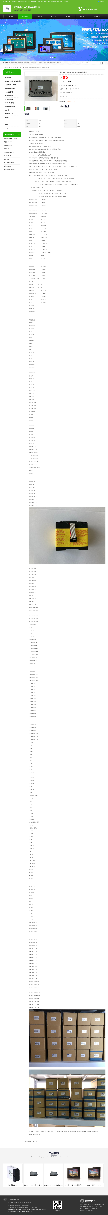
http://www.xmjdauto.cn (31, 1141)
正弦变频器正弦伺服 (11, 84)
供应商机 (25, 16)
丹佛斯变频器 (9, 99)
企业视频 (39, 16)
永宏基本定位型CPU (9, 169)
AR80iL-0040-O (8, 145)
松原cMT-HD (7, 159)
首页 (10, 67)
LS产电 (7, 110)
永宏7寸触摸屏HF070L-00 (53, 1185)
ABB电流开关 (9, 92)
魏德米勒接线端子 (10, 88)
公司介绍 (54, 16)
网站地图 (34, 1207)
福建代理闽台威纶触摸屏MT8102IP (74, 1185)
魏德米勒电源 (9, 95)
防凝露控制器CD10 (9, 152)
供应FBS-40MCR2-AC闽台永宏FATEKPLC (15, 1185)
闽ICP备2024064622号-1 (25, 1202)
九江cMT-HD (7, 166)
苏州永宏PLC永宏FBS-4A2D (11, 138)
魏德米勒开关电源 (10, 106)
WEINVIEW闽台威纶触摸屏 (13, 81)
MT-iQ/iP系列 (7, 149)
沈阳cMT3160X (8, 142)
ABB (6, 128)
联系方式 (97, 16)
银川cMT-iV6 (7, 155)
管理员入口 (29, 1207)
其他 (6, 124)
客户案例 (82, 16)
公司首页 (10, 16)
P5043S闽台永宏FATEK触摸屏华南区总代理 (35, 1185)
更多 (19, 134)
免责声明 (23, 1207)
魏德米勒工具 (9, 113)
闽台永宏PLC (22, 67)
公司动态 (68, 16)
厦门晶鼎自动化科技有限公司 (15, 1205)
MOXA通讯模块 (9, 103)
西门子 (7, 117)
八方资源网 (18, 1207)
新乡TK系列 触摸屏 (9, 162)
